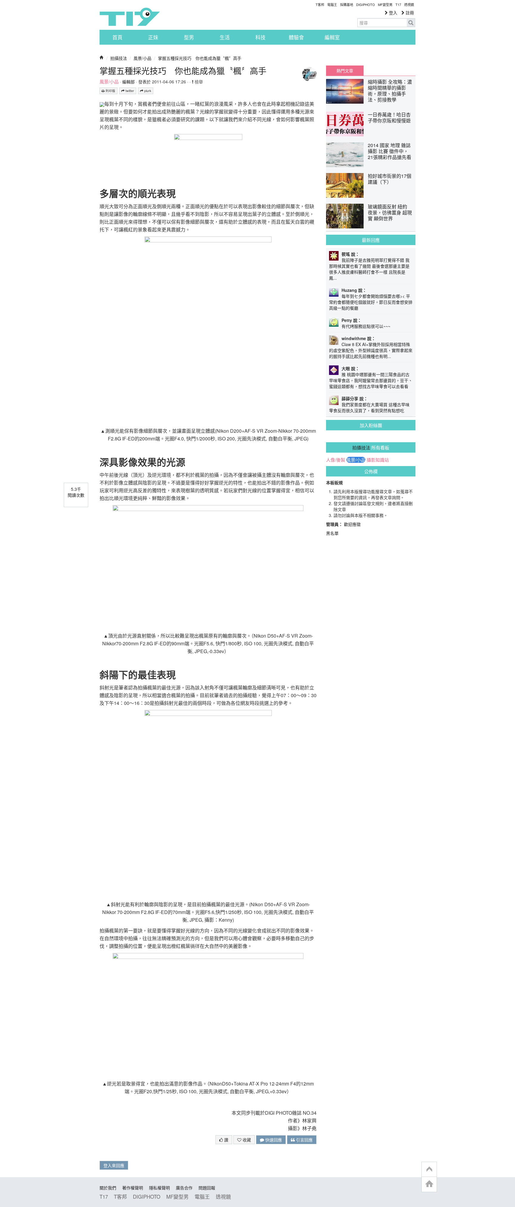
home (429, 1184)
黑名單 (332, 533)
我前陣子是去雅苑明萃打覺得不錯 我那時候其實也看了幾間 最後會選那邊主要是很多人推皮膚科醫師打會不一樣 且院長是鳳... (369, 269)
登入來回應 (113, 1165)
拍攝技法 (118, 58)
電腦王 (332, 4)
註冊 (409, 12)
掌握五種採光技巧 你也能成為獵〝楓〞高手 (199, 58)
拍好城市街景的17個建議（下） (389, 178)
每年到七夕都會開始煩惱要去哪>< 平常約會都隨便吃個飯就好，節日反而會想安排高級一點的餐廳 (370, 302)
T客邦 (320, 4)
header (429, 1169)
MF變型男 (385, 4)
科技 (260, 37)
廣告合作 (184, 1188)
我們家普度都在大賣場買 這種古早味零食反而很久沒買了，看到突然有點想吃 (369, 407)
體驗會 (296, 37)
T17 (130, 16)
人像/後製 (335, 460)
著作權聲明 (132, 1188)
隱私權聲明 (159, 1188)
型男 (189, 37)
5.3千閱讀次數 (76, 492)
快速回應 (273, 1140)
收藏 (246, 1140)
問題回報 (206, 1188)
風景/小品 (142, 58)
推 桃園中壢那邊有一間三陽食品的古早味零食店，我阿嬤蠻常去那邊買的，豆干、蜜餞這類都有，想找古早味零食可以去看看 (370, 380)
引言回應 (304, 1140)
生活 (225, 37)
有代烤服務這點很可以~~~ (366, 326)
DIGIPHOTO (365, 4)
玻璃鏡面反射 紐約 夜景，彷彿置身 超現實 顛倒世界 (390, 212)
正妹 (153, 37)
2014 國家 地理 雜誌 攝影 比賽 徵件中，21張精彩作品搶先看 (389, 151)
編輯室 (332, 37)
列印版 (110, 90)
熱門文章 (344, 71)
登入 (392, 12)
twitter (129, 90)
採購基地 (346, 4)
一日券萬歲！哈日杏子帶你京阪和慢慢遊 (389, 117)
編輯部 (128, 82)
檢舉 (198, 82)
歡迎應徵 (352, 524)
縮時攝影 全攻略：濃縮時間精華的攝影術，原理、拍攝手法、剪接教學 (390, 90)
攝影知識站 (378, 460)
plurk (147, 90)
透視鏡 (409, 4)
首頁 (117, 37)
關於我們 (108, 1188)
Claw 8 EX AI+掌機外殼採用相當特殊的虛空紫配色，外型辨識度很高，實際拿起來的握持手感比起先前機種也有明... (370, 350)
